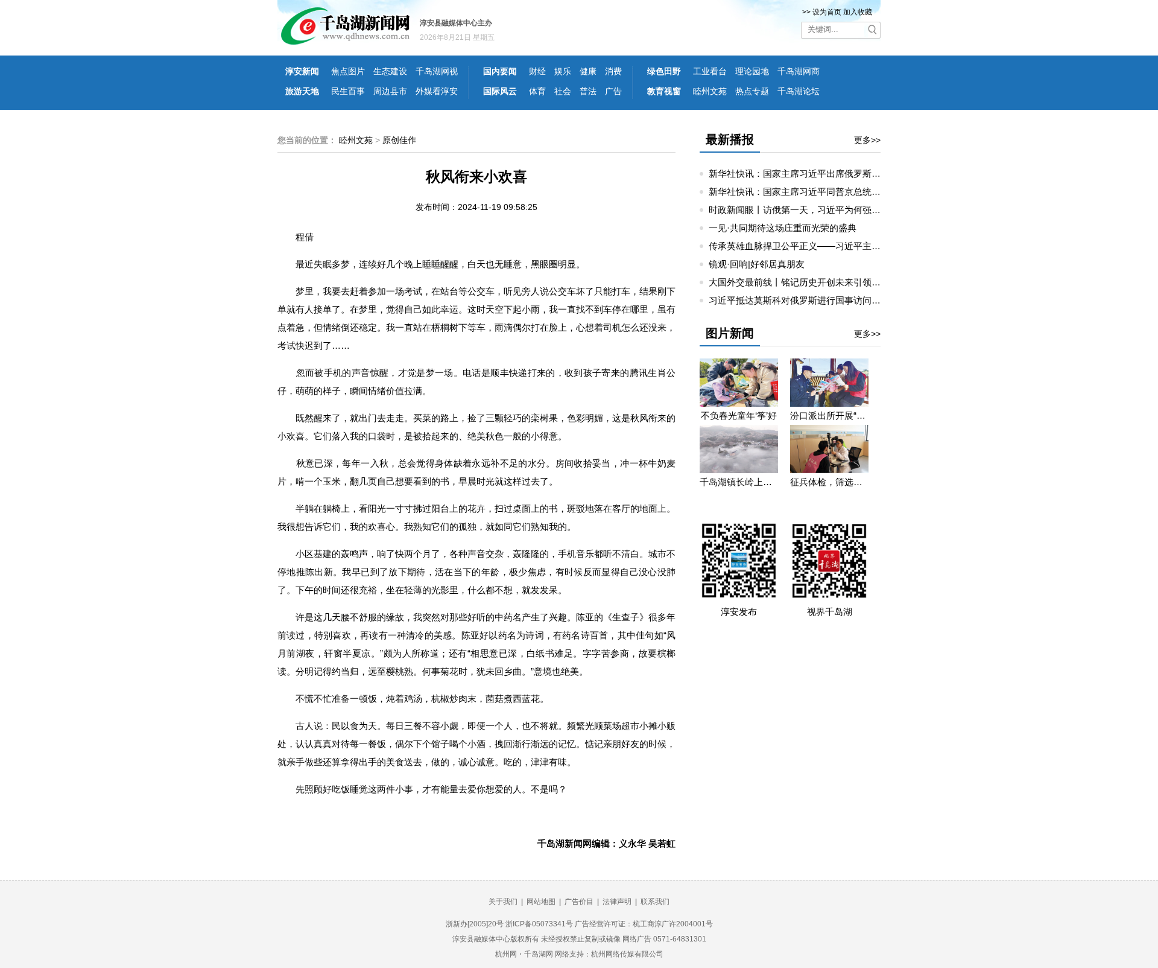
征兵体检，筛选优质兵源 (829, 482)
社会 (562, 91)
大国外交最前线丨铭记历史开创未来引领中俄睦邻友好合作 (826, 282)
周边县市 (390, 91)
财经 (537, 71)
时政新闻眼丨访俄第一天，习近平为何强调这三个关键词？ (826, 210)
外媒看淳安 (437, 91)
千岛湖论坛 (798, 91)
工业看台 (710, 71)
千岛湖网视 (437, 71)
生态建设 (390, 71)
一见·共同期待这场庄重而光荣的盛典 (782, 228)
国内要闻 (500, 71)
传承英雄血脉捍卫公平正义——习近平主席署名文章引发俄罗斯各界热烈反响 (862, 246)
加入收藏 (857, 12)
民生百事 (348, 91)
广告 (613, 91)
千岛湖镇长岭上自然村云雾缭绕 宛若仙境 (739, 482)
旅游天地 (302, 91)
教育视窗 (664, 91)
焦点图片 (348, 71)
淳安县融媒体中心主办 (456, 23)
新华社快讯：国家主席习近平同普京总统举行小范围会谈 (822, 191)
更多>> (867, 140)
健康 (588, 71)
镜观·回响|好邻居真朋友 (757, 264)
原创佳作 (399, 140)
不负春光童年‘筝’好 (739, 415)
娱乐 (562, 71)
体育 (537, 91)
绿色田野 (664, 71)
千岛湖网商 (798, 71)
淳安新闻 (302, 71)
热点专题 (752, 91)
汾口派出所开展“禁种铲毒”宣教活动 (829, 415)
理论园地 (752, 71)
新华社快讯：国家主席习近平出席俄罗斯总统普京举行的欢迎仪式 (840, 173)
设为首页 (826, 12)
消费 (613, 71)
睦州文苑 (710, 91)
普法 (588, 91)
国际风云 (500, 91)
